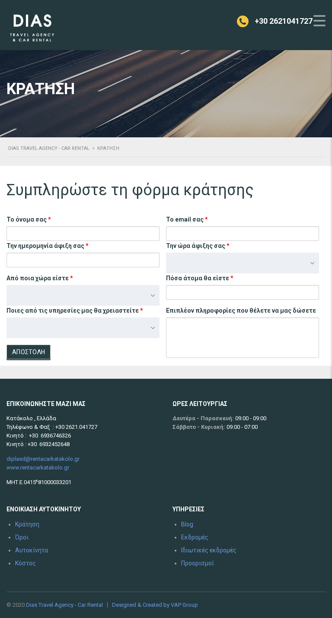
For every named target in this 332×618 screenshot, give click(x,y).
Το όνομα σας (28, 219)
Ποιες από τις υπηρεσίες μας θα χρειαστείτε (74, 310)
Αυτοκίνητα (31, 550)
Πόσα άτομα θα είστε (199, 278)
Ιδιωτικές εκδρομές (208, 550)
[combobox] (242, 263)
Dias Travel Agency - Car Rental (64, 605)
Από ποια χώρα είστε (39, 278)
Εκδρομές (194, 537)
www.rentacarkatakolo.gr (37, 467)
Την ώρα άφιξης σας (198, 245)
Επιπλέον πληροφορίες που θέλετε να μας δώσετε (241, 310)
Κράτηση (27, 524)
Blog (187, 524)
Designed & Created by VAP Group (155, 605)
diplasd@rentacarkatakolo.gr (43, 459)
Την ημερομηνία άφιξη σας (47, 245)
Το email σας (187, 219)
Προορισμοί (197, 563)
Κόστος (25, 563)
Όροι (22, 537)
